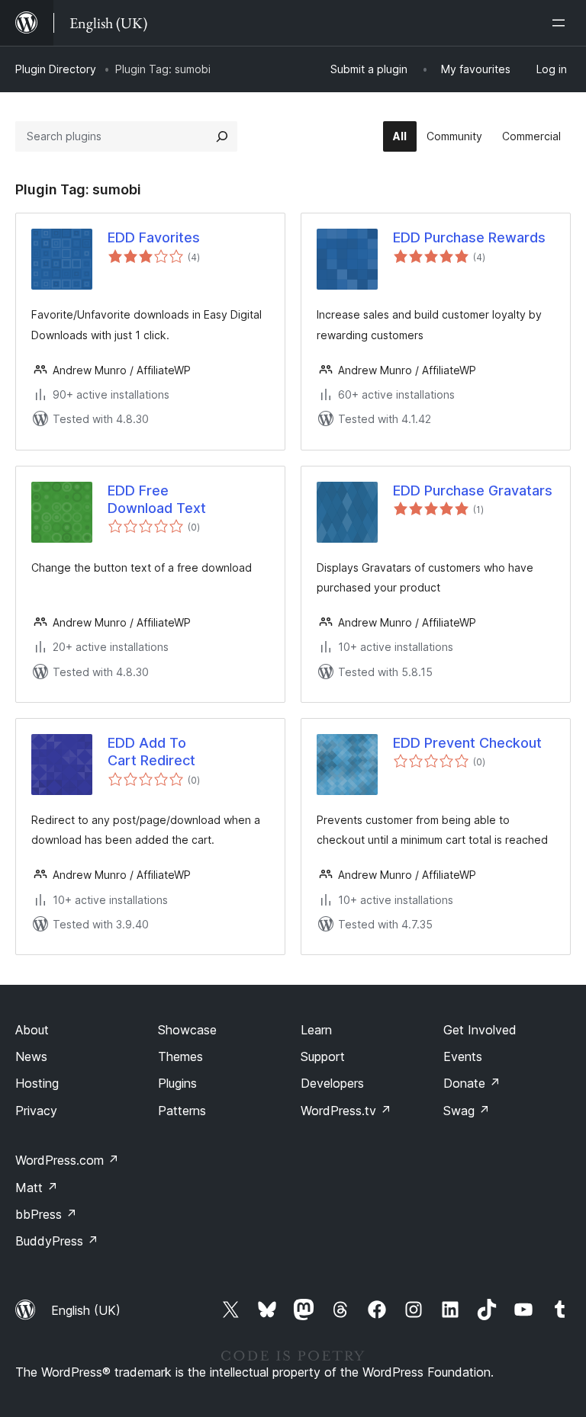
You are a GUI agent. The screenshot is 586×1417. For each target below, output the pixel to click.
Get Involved (480, 1029)
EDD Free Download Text (157, 499)
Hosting (37, 1083)
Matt (36, 1187)
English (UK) (86, 1310)
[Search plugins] (222, 136)
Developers (332, 1083)
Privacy (36, 1110)
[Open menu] (561, 23)
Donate (472, 1083)
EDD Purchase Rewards (469, 237)
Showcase (187, 1029)
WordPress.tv (346, 1110)
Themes (180, 1056)
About (32, 1029)
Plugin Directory (55, 69)
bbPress (46, 1214)
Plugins (177, 1083)
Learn (316, 1029)
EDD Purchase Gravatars (472, 490)
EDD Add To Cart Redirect (151, 751)
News (31, 1056)
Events (462, 1056)
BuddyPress (56, 1241)
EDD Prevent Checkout (467, 743)
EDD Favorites (154, 237)
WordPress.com (67, 1160)
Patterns (182, 1110)
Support (323, 1056)
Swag (466, 1110)
